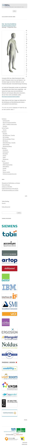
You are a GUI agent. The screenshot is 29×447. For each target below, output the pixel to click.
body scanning (7, 109)
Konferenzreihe (6, 120)
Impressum (25, 442)
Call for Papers (5, 128)
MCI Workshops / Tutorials (9, 135)
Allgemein (15, 107)
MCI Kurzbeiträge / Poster (8, 139)
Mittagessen (5, 159)
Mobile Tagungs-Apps (7, 164)
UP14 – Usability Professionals (10, 124)
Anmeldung (5, 150)
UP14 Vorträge (6, 144)
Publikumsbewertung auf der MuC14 (10, 188)
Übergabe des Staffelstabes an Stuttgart (11, 183)
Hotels (4, 157)
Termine (4, 129)
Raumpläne (5, 153)
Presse (4, 170)
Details (25, 419)
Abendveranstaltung (7, 146)
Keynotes (5, 133)
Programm (4, 131)
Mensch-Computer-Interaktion (9, 122)
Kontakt (4, 168)
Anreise (4, 155)
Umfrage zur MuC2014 (7, 186)
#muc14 (3, 203)
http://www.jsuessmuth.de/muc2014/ (10, 96)
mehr (26, 195)
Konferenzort (6, 151)
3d (23, 107)
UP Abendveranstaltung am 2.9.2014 (10, 190)
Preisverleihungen (6, 184)
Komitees (5, 126)
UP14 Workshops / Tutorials (9, 142)
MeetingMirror (6, 166)
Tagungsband (6, 162)
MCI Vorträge (6, 137)
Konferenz (4, 118)
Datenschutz (24, 444)
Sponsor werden (6, 172)
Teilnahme (4, 148)
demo (12, 109)
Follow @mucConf (6, 206)
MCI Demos (5, 140)
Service (3, 161)
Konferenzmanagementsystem (9, 173)
